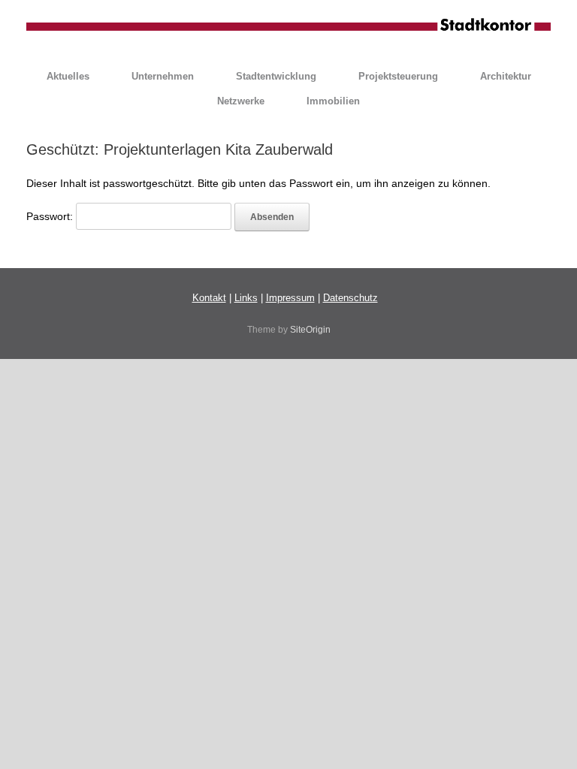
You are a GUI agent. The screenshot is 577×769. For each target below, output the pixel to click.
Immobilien (333, 101)
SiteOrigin (310, 329)
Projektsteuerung (398, 76)
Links (246, 297)
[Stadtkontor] (288, 26)
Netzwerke (240, 101)
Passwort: (51, 216)
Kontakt (209, 297)
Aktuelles (68, 76)
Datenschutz (350, 297)
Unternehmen (162, 76)
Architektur (505, 76)
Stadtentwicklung (276, 76)
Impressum (290, 297)
